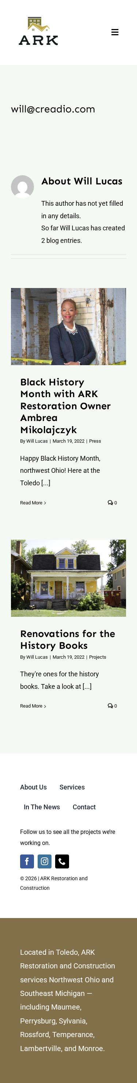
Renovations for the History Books (59, 578)
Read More (31, 502)
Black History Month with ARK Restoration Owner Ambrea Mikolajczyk (59, 326)
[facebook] (27, 861)
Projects (97, 657)
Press (95, 441)
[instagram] (45, 861)
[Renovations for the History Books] (68, 578)
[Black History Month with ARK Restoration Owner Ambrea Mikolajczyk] (68, 326)
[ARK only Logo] (38, 14)
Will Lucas (37, 441)
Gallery (77, 326)
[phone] (62, 861)
